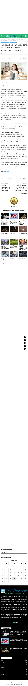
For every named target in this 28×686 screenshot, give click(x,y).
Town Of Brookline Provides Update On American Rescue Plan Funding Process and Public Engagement (21, 189)
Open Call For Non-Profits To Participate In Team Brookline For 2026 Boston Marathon (23, 247)
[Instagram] (25, 343)
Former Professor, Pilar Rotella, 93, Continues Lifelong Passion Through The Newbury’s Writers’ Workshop (4, 222)
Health (2, 667)
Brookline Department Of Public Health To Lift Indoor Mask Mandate (7, 189)
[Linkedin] (16, 58)
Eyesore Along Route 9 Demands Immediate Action (13, 246)
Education (10, 39)
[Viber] (20, 58)
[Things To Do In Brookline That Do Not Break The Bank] (23, 254)
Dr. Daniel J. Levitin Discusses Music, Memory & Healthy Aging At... (18, 648)
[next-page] (15, 266)
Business (3, 665)
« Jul (2, 583)
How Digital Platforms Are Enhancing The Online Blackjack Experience (13, 235)
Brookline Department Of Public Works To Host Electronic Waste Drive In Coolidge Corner (13, 260)
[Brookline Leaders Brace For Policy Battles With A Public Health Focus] (5, 242)
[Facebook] (2, 58)
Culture (2, 674)
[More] (24, 58)
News (5, 39)
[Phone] (25, 349)
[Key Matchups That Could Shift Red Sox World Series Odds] (23, 229)
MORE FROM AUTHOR (19, 210)
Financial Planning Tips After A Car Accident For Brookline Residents (5, 235)
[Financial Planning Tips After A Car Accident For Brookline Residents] (5, 229)
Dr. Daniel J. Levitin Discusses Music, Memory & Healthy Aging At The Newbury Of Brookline (23, 222)
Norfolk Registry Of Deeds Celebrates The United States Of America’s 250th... (18, 640)
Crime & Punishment (5, 672)
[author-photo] (14, 201)
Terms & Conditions (18, 682)
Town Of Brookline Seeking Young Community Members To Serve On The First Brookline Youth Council (4, 261)
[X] (5, 58)
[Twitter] (25, 340)
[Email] (25, 346)
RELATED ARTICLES (8, 210)
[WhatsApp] (13, 58)
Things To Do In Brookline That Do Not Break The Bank (23, 259)
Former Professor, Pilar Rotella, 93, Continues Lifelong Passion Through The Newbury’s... (18, 633)
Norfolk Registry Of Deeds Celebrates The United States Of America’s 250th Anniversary (14, 221)
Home (2, 39)
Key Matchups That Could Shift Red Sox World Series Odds (23, 234)
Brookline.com (5, 53)
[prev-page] (13, 266)
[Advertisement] (14, 2)
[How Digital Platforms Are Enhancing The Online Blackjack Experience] (14, 229)
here (8, 171)
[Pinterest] (9, 58)
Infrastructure (13, 42)
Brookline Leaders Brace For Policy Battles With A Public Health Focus (5, 247)
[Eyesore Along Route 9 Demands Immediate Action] (14, 242)
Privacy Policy (9, 682)
